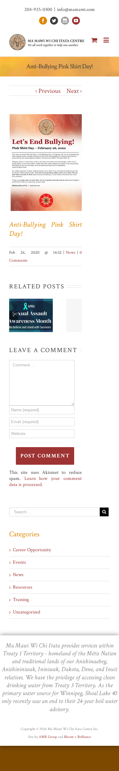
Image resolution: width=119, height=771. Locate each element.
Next (73, 91)
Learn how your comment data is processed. (45, 481)
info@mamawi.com (76, 9)
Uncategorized (26, 612)
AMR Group (48, 737)
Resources (22, 587)
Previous (49, 91)
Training (21, 600)
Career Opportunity (32, 550)
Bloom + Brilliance (77, 737)
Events (19, 562)
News (70, 252)
